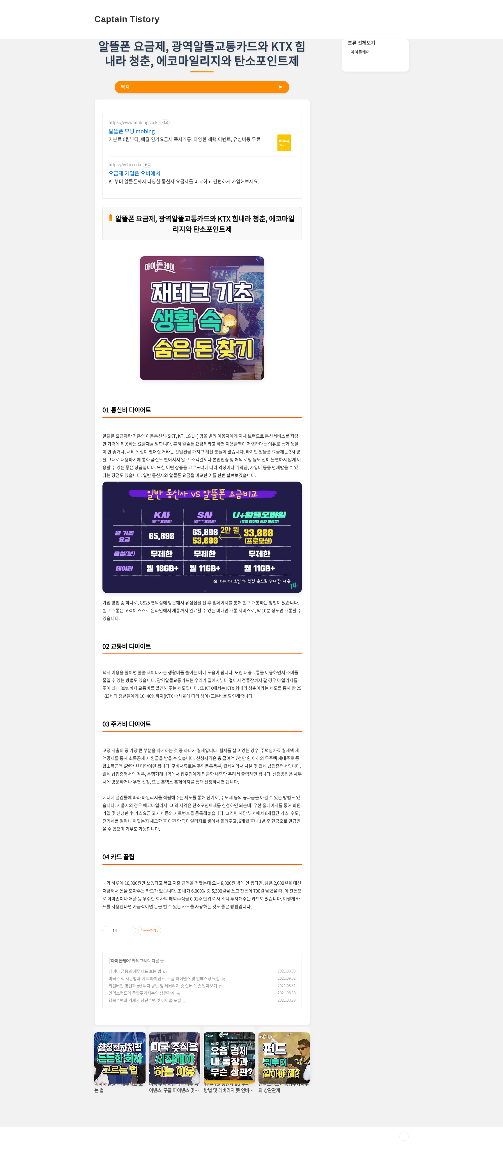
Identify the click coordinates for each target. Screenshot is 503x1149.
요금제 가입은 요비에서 (134, 173)
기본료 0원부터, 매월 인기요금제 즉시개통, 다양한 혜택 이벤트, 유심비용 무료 (185, 139)
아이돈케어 (120, 960)
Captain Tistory (127, 19)
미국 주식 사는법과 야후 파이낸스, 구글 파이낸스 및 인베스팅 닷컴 (164, 978)
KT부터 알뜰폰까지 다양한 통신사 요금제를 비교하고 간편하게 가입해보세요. (184, 181)
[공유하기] (122, 930)
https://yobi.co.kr (125, 164)
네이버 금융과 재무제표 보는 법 (135, 971)
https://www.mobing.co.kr (134, 122)
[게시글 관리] (129, 930)
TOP (404, 1136)
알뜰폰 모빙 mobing (132, 131)
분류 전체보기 (361, 42)
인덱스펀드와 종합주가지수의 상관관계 (142, 993)
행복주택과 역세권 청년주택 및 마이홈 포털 (145, 1000)
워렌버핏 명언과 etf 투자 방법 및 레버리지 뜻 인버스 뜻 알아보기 (163, 985)
